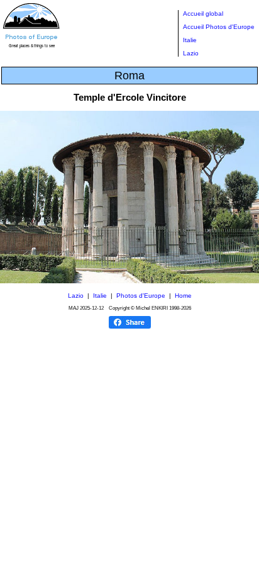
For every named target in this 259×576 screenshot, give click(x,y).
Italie (190, 40)
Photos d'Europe (140, 295)
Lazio (191, 53)
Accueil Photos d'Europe (219, 26)
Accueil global (203, 13)
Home (183, 295)
